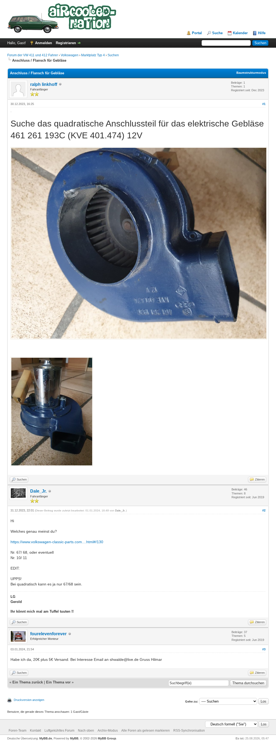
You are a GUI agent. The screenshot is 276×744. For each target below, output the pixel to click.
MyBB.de (45, 738)
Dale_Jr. (38, 491)
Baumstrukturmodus (251, 72)
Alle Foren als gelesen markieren (145, 730)
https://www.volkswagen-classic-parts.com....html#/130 (57, 542)
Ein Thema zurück (27, 682)
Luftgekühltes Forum (59, 730)
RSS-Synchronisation (189, 730)
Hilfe (261, 33)
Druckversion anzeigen (29, 699)
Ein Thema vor (58, 682)
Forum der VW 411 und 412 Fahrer (32, 55)
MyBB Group (107, 738)
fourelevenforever (48, 633)
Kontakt (35, 730)
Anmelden (43, 43)
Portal (197, 33)
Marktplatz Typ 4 (93, 55)
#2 (263, 510)
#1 (263, 104)
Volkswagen (69, 55)
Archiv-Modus (108, 730)
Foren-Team (17, 730)
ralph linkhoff (43, 84)
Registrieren (66, 43)
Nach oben (86, 730)
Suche (217, 33)
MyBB (74, 738)
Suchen (113, 55)
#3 (263, 649)
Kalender (240, 33)
